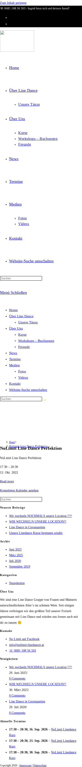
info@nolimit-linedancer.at (26, 645)
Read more (7, 481)
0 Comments (17, 678)
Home (13, 310)
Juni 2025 (15, 549)
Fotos (22, 371)
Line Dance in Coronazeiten (27, 527)
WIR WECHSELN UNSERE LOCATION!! (37, 521)
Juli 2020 (15, 561)
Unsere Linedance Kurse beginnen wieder (36, 533)
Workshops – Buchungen (36, 341)
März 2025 (16, 555)
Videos (23, 377)
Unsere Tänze (28, 322)
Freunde (24, 347)
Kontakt (14, 383)
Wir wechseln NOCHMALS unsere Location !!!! (40, 516)
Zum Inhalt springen (13, 3)
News (13, 353)
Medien (14, 365)
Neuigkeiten (17, 583)
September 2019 (19, 566)
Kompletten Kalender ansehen (19, 490)
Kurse (22, 334)
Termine (15, 359)
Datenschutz (39, 765)
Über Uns (16, 328)
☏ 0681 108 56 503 (22, 650)
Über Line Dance (21, 316)
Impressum (25, 765)
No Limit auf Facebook (24, 639)
